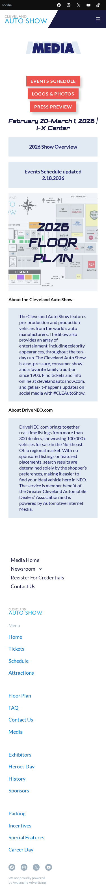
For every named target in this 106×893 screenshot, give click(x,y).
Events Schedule (53, 81)
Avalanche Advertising (29, 882)
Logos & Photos (53, 93)
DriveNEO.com (34, 426)
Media (7, 5)
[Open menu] (98, 19)
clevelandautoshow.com (60, 381)
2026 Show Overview (53, 147)
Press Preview (53, 106)
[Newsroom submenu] (40, 568)
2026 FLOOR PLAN (53, 242)
